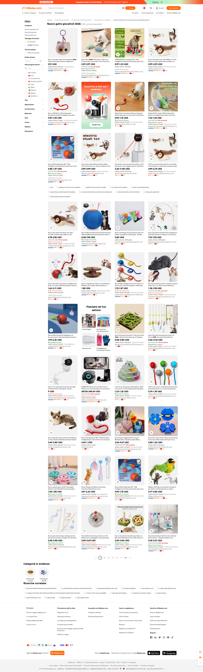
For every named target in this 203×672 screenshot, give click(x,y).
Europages (132, 662)
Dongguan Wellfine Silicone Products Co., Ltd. (96, 75)
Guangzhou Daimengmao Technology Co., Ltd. (163, 126)
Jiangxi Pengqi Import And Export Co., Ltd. (162, 396)
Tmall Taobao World (91, 662)
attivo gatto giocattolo (152, 192)
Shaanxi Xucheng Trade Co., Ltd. (125, 397)
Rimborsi (122, 624)
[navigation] (34, 289)
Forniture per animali (62, 20)
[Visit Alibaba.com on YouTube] (168, 637)
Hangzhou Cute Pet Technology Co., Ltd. (61, 122)
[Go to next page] (130, 558)
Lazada (101, 662)
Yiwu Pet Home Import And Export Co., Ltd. (129, 242)
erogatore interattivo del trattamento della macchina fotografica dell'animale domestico (53, 593)
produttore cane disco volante (142, 593)
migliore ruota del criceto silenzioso (69, 187)
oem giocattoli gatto (129, 588)
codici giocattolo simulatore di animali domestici (77, 588)
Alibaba (49, 20)
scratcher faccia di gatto (119, 187)
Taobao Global (110, 662)
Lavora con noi (31, 624)
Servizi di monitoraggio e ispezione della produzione (70, 629)
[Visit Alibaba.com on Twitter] (159, 637)
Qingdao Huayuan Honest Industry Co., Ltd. (162, 242)
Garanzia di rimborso (64, 616)
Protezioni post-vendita (65, 624)
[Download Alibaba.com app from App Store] (153, 653)
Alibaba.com (141, 653)
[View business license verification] (121, 669)
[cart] (151, 8)
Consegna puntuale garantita (66, 620)
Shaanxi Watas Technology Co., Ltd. (59, 297)
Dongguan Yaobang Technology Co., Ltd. (161, 296)
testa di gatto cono (147, 588)
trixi (52, 187)
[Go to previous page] (96, 558)
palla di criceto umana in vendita (96, 187)
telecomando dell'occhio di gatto (60, 196)
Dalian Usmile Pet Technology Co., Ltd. (93, 400)
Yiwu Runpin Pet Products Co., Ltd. (59, 498)
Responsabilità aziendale (34, 620)
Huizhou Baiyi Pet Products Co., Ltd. (93, 293)
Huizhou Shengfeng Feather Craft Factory (61, 397)
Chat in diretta (123, 616)
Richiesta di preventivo (95, 616)
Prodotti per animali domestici (81, 20)
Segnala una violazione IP (127, 628)
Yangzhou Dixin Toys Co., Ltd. (57, 68)
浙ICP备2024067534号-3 (155, 669)
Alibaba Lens (37, 653)
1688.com (80, 662)
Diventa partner (155, 628)
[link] (200, 652)
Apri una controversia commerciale (130, 620)
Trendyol (124, 662)
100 (126, 557)
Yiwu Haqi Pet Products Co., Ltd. (125, 124)
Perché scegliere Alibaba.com (36, 612)
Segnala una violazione (126, 632)
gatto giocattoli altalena (119, 593)
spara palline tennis (83, 597)
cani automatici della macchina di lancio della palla (96, 192)
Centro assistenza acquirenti (128, 612)
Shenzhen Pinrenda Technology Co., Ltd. (128, 449)
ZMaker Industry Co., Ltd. (156, 68)
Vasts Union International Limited (126, 173)
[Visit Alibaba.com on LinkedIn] (155, 637)
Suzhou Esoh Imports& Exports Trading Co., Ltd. (129, 294)
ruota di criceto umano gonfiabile (96, 593)
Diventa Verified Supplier (158, 624)
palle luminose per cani (34, 597)
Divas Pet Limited (87, 447)
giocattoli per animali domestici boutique (63, 192)
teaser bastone (161, 593)
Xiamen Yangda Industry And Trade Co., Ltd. (129, 71)
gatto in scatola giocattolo (141, 187)
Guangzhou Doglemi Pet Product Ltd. (93, 243)
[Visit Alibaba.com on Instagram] (164, 637)
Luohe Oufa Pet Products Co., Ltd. (59, 346)
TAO (118, 662)
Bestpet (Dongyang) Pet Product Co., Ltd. (161, 348)
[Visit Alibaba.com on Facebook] (151, 637)
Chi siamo (29, 608)
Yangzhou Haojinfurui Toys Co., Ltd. (59, 447)
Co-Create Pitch (31, 616)
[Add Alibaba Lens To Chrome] (57, 653)
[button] (123, 8)
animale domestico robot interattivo (129, 192)
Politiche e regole (63, 634)
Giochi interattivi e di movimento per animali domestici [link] (131, 20)
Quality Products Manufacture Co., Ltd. (161, 173)
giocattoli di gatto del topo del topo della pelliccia (41, 588)
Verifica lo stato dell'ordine (158, 620)
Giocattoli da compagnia (102, 20)
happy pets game (66, 597)
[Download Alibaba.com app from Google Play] (169, 653)
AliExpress (71, 662)
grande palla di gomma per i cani (107, 588)
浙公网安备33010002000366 (136, 669)
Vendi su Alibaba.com (157, 612)
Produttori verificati (94, 612)
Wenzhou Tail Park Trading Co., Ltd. (92, 173)
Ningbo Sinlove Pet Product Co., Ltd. (160, 447)
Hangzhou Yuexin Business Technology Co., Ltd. (129, 344)
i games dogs (51, 597)
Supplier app (104, 653)
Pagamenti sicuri (62, 612)
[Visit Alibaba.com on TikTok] (172, 637)
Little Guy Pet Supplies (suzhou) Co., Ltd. (61, 245)
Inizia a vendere (155, 616)
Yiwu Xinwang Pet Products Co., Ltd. (59, 180)
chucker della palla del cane (167, 588)
